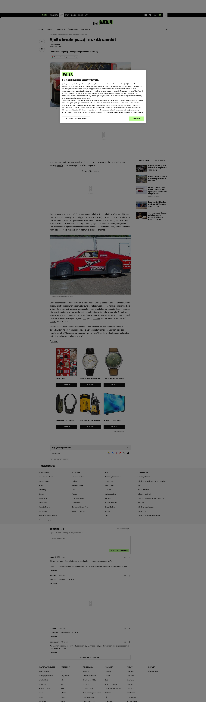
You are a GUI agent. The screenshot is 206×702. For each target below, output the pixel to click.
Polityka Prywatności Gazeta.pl (126, 112)
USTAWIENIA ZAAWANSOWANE (76, 119)
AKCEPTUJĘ (137, 119)
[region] (103, 96)
